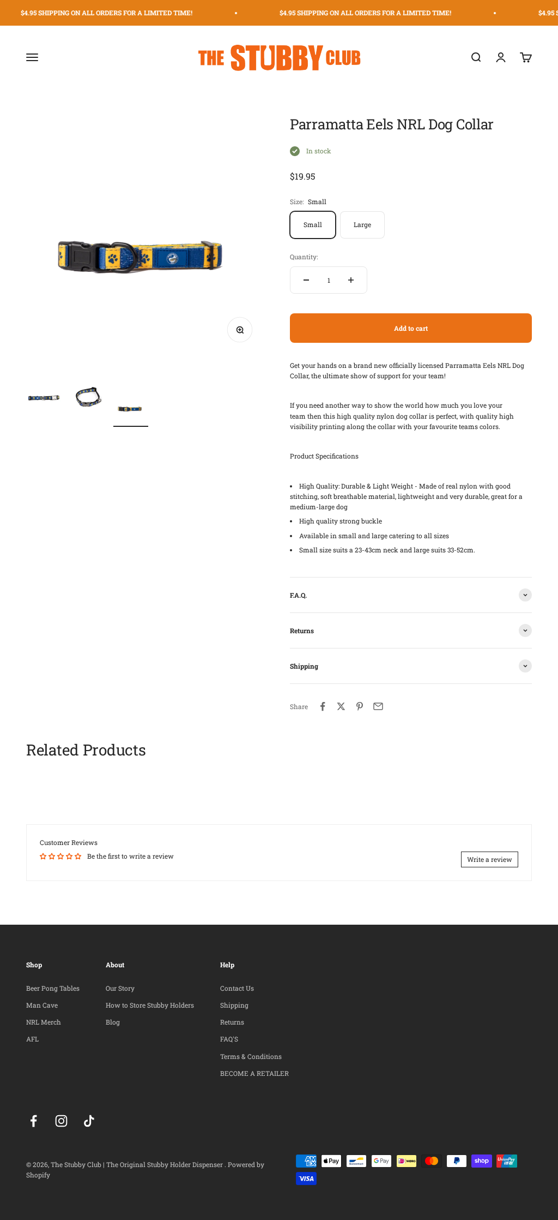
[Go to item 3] (130, 408)
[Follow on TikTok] (89, 1121)
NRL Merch (43, 1021)
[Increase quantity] (351, 280)
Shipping (234, 1005)
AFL (32, 1038)
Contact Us (237, 988)
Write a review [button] (489, 859)
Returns (232, 1021)
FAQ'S (229, 1038)
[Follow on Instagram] (61, 1121)
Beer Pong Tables (53, 988)
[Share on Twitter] (341, 706)
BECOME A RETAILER (254, 1073)
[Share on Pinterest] (359, 706)
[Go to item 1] (43, 399)
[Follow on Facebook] (33, 1121)
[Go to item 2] (87, 399)
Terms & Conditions (251, 1056)
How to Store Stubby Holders (150, 1005)
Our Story (120, 988)
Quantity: (304, 256)
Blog (113, 1021)
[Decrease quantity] (306, 280)
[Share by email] (378, 706)
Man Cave (42, 1005)
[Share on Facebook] (322, 706)
